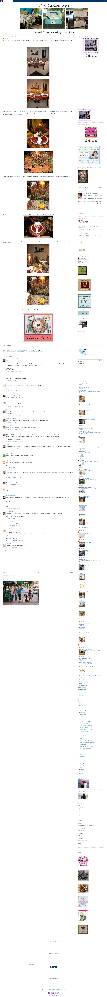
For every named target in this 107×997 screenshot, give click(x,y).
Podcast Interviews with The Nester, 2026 (86, 405)
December (82, 710)
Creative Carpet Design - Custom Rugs (83, 229)
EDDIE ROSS (82, 683)
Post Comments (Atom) (12, 575)
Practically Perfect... (88, 574)
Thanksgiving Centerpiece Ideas (86, 729)
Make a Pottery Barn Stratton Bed (86, 719)
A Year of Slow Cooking (84, 418)
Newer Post (5, 572)
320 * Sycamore (82, 395)
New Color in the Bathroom (85, 750)
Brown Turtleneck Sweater (84, 658)
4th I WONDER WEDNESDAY (91, 667)
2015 (80, 697)
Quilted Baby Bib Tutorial (89, 602)
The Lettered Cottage (83, 445)
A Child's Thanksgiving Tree (85, 731)
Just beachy (81, 460)
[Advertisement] (14, 561)
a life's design (82, 573)
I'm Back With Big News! (89, 583)
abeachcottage (82, 559)
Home (38, 572)
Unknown (8, 460)
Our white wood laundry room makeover (92, 461)
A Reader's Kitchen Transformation (87, 742)
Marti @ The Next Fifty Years (12, 375)
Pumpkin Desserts (83, 744)
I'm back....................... (83, 515)
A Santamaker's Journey (84, 635)
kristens (81, 409)
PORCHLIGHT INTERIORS (85, 487)
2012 (80, 703)
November (82, 712)
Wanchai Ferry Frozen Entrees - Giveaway (92, 650)
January (82, 771)
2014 (80, 699)
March (81, 767)
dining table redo (11, 351)
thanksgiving (39, 351)
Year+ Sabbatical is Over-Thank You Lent (86, 632)
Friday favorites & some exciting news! (92, 437)
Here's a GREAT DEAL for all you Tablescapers (89, 733)
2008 (80, 773)
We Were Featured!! (84, 752)
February (82, 769)
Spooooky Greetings (88, 542)
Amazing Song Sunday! (84, 735)
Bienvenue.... (82, 451)
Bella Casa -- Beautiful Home (85, 649)
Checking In (87, 565)
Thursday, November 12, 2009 (14, 371)
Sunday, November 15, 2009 (13, 547)
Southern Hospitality (83, 381)
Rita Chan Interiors (88, 506)
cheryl (7, 432)
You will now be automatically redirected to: (87, 646)
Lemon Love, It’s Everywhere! (84, 387)
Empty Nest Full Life (83, 527)
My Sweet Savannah (83, 436)
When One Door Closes (89, 470)
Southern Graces (82, 679)
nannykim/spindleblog (10, 521)
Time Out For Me (82, 532)
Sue (7, 444)
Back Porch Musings (83, 550)
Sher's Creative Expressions (85, 662)
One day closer (87, 452)
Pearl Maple (8, 511)
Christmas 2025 (87, 410)
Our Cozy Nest (82, 600)
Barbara (7, 383)
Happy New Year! (82, 529)
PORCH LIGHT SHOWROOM (90, 488)
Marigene (8, 453)
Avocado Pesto (82, 628)
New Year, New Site (88, 533)
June (81, 762)
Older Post (72, 572)
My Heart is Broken (88, 637)
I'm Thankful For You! (84, 718)
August (81, 758)
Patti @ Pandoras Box (10, 418)
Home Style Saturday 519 (83, 383)
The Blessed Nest (82, 582)
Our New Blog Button (84, 723)
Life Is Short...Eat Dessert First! (86, 737)
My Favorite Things (84, 727)
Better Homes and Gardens (85, 748)
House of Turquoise (83, 505)
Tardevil (7, 543)
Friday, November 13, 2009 (13, 467)
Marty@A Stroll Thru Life (11, 470)
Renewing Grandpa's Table (89, 611)
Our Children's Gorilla (83, 659)
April (81, 765)
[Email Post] (39, 350)
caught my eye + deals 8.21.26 (90, 396)
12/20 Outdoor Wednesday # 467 (90, 479)
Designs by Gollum (83, 469)
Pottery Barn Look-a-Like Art (86, 740)
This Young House (83, 677)
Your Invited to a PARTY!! (85, 721)
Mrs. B (80, 681)
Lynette (7, 488)
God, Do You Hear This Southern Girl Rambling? (89, 675)
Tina (7, 401)
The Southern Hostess (83, 631)
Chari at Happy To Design (11, 358)
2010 (80, 707)
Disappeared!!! (82, 624)
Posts (80, 211)
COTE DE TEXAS (83, 427)
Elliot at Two (87, 593)
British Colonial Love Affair (85, 623)
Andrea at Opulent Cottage (11, 409)
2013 (80, 701)
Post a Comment (6, 550)
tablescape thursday (30, 351)
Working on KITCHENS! (84, 620)
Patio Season (87, 551)
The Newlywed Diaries (84, 591)
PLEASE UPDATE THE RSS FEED (86, 428)
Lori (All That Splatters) (11, 480)
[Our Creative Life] (91, 138)
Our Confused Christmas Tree (86, 725)
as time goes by (82, 609)
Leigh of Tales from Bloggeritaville (13, 528)
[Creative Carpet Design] (91, 53)
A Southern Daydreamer (84, 478)
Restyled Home (82, 687)
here (66, 40)
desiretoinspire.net (83, 685)
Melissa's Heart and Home (84, 431)
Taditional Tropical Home (84, 619)
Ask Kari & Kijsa (82, 689)
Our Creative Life (83, 518)
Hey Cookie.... (83, 716)
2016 (80, 695)
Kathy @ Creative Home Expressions (13, 393)
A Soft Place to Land (83, 645)
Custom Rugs (80, 242)
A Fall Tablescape (7, 38)
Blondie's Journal (9, 495)
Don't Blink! (87, 497)
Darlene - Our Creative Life (91, 193)
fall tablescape (20, 351)
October (82, 754)
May (81, 763)
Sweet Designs (82, 514)
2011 (80, 705)
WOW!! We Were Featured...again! (86, 746)
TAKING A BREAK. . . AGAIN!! (85, 663)
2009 (80, 709)
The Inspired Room (83, 390)
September (82, 756)
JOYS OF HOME (82, 541)
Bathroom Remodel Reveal (89, 519)
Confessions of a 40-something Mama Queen (88, 666)
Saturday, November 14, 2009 (14, 525)
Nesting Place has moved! (84, 404)
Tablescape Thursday (16, 40)
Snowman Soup (83, 714)
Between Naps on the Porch (84, 386)
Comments (81, 213)
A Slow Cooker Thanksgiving (90, 419)
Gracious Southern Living (84, 496)
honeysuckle (8, 425)
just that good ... (82, 627)
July (81, 760)
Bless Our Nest (82, 564)
